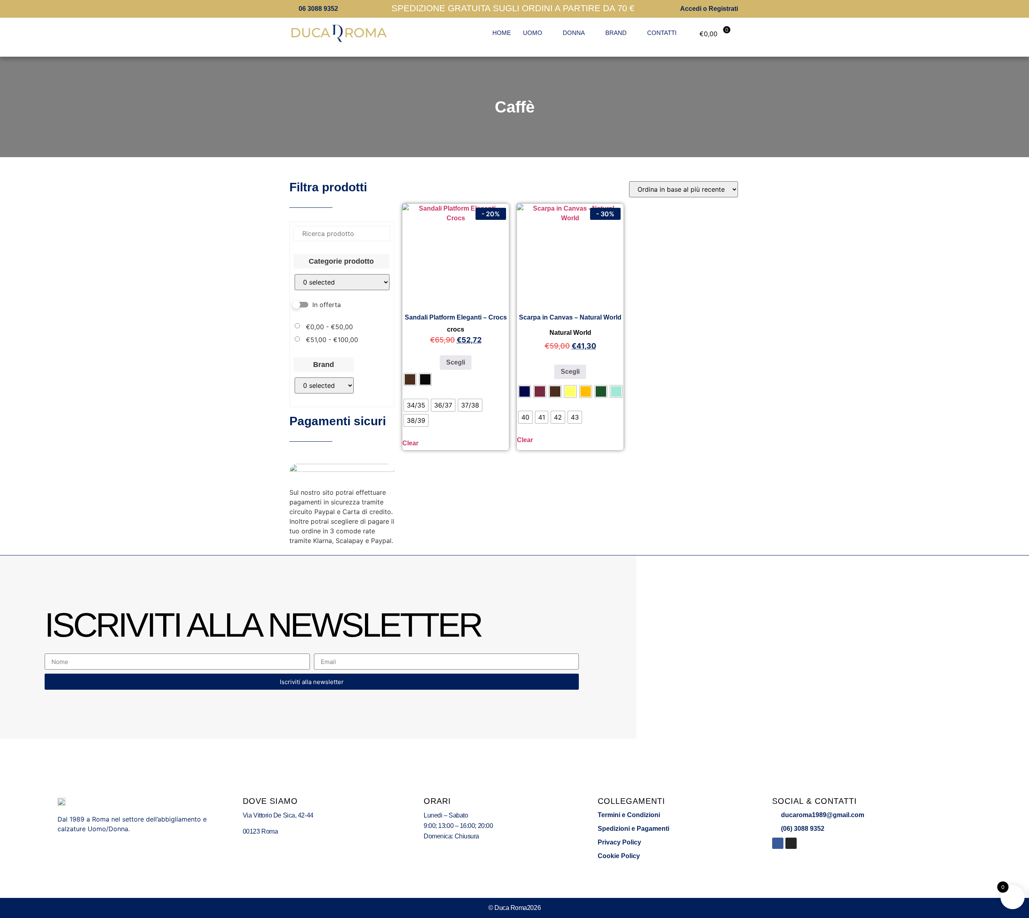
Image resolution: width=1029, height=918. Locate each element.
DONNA (574, 32)
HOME (501, 32)
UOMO (532, 32)
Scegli (455, 362)
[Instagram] (791, 843)
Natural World (570, 332)
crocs (455, 329)
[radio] (410, 379)
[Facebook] (777, 843)
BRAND (616, 32)
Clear (410, 443)
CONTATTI (661, 32)
